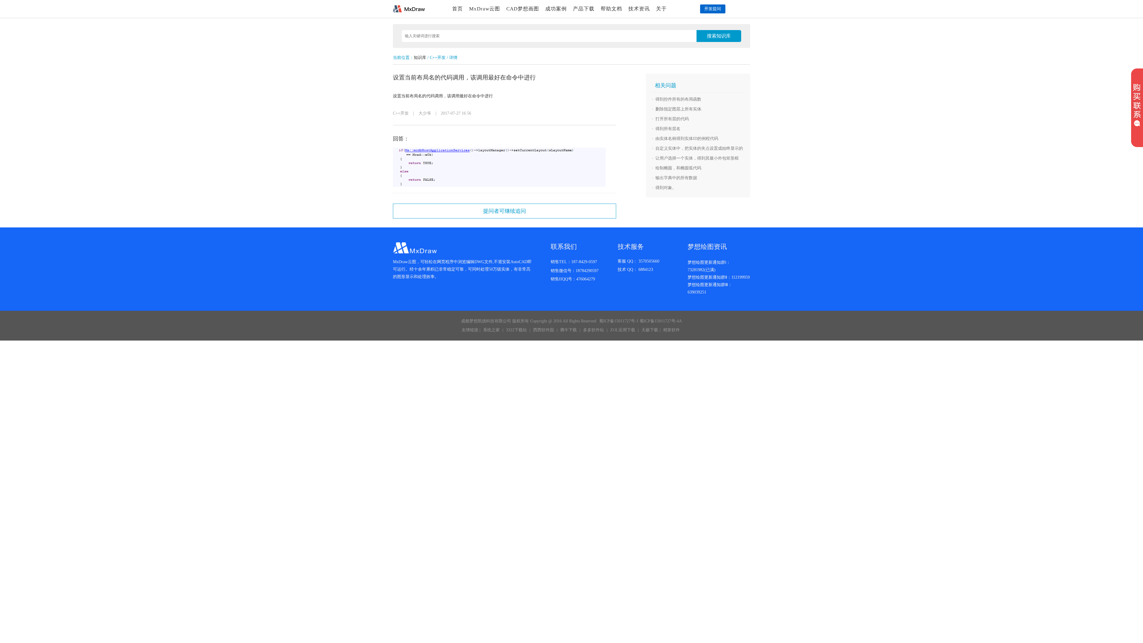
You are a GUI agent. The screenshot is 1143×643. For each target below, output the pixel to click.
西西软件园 (543, 330)
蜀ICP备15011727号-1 (618, 321)
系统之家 (491, 330)
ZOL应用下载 (622, 330)
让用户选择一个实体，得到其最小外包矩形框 (697, 158)
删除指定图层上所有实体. (678, 109)
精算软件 (671, 330)
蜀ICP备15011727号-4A (661, 321)
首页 (457, 9)
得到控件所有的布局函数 (678, 99)
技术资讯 (639, 9)
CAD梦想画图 (522, 9)
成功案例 (556, 9)
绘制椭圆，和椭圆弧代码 (678, 168)
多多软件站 (593, 330)
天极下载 (649, 330)
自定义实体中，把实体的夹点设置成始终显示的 (699, 148)
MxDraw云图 (484, 9)
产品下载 (583, 9)
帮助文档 (611, 9)
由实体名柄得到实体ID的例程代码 (686, 138)
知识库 (420, 57)
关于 (661, 9)
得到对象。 (665, 187)
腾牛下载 (568, 330)
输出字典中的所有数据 (676, 178)
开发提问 (712, 9)
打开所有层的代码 (672, 119)
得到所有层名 (667, 129)
